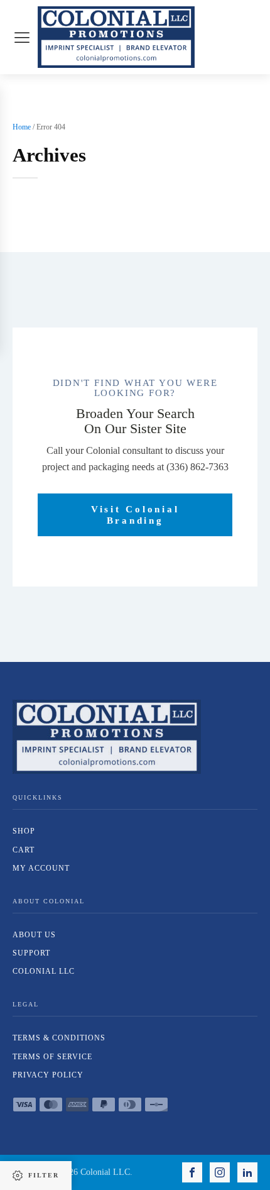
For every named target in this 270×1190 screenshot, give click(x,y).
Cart (24, 850)
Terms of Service (52, 1056)
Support (31, 953)
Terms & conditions (59, 1037)
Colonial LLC (44, 971)
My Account (41, 868)
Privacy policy (48, 1075)
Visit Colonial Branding (135, 515)
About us (34, 934)
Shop (24, 831)
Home (22, 127)
